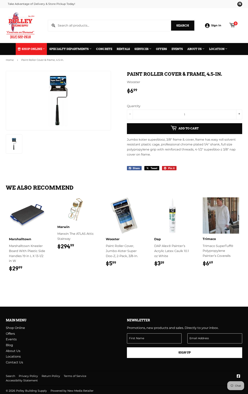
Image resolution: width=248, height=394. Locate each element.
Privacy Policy (28, 376)
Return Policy (51, 376)
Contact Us (14, 362)
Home (10, 59)
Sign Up (184, 352)
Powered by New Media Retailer (72, 390)
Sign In (216, 25)
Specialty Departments (69, 49)
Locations (13, 356)
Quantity (133, 106)
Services (141, 49)
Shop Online (32, 49)
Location (217, 49)
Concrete (104, 49)
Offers (161, 49)
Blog (9, 345)
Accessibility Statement (22, 380)
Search (185, 25)
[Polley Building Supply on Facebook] (238, 376)
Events (177, 49)
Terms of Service (75, 376)
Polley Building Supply (31, 390)
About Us (194, 49)
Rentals (123, 49)
